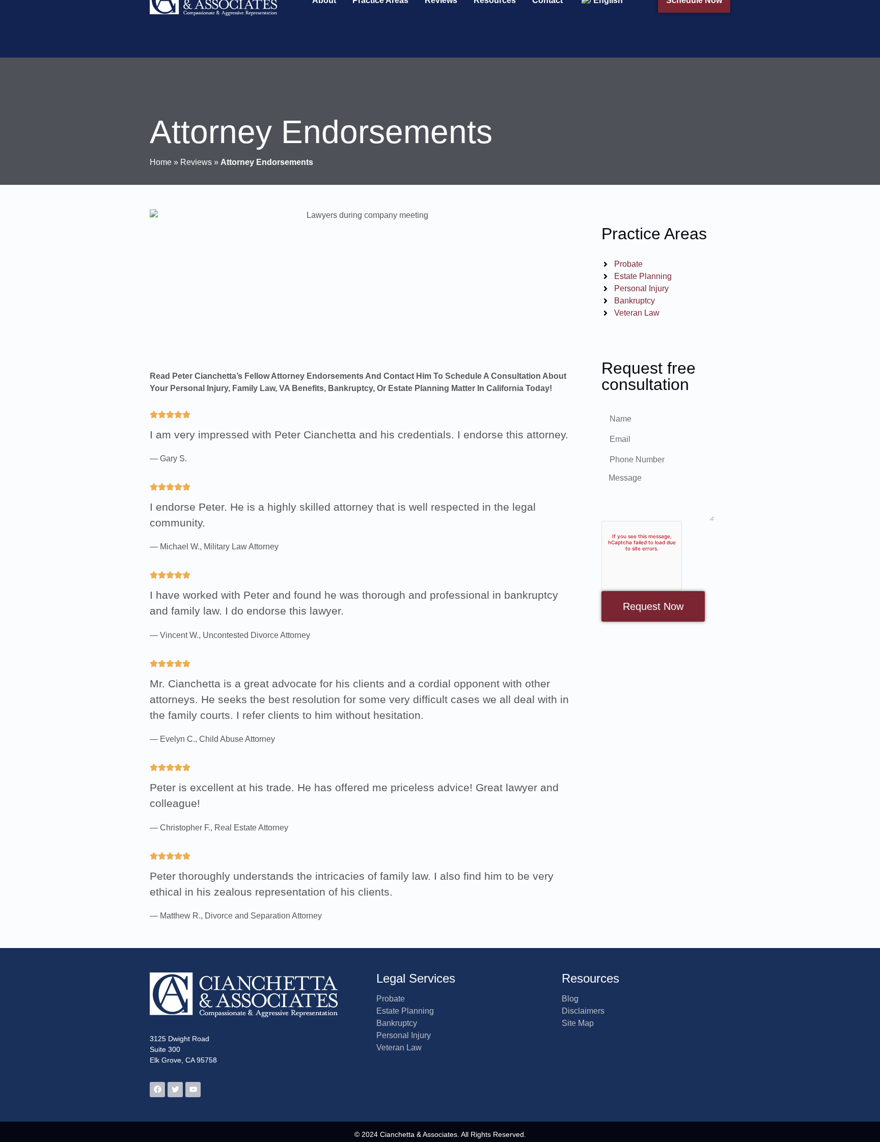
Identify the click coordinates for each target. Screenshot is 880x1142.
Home (161, 162)
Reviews (196, 162)
